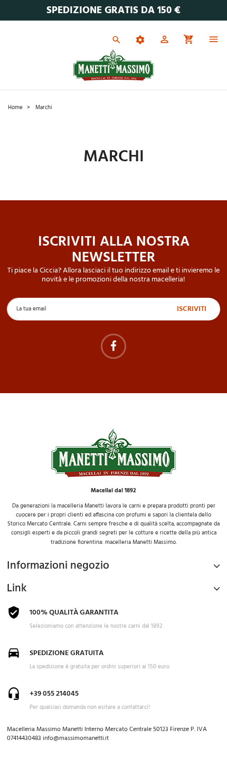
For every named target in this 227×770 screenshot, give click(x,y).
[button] (164, 41)
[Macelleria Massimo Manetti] (114, 65)
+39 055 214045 (54, 693)
